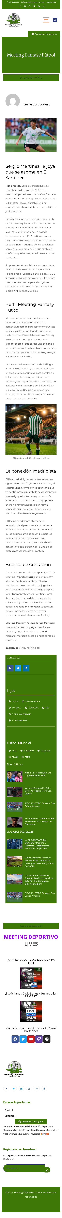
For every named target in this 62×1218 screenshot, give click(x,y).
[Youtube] (29, 6)
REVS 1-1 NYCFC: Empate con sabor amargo (40, 804)
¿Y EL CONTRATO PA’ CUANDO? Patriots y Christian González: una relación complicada (37, 844)
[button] (55, 20)
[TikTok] (44, 1088)
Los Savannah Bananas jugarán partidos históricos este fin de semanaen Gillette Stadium (39, 879)
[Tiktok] (44, 6)
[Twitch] (39, 1039)
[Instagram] (24, 6)
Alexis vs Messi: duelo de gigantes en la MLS (38, 774)
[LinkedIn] (39, 6)
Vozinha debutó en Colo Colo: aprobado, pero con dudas (38, 791)
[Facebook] (20, 6)
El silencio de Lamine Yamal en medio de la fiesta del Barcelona (39, 821)
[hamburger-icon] (46, 20)
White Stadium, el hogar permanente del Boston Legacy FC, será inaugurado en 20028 (39, 862)
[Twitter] (34, 6)
